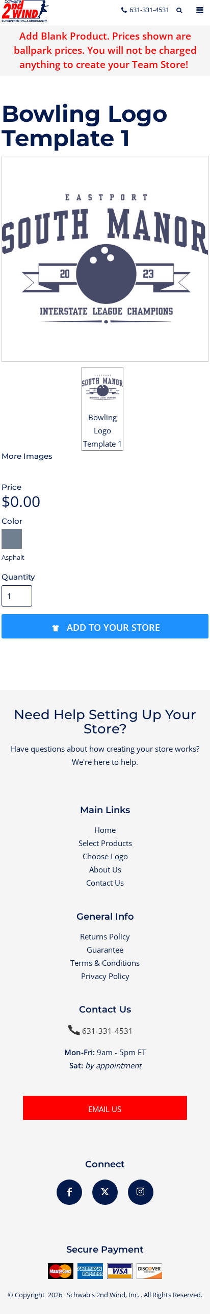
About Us (105, 869)
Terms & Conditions (105, 963)
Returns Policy (105, 936)
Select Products (105, 843)
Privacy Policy (105, 976)
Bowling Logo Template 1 (102, 430)
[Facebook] (69, 1192)
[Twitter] (105, 1192)
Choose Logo (105, 856)
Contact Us (105, 883)
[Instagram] (140, 1192)
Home (105, 830)
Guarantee (105, 950)
